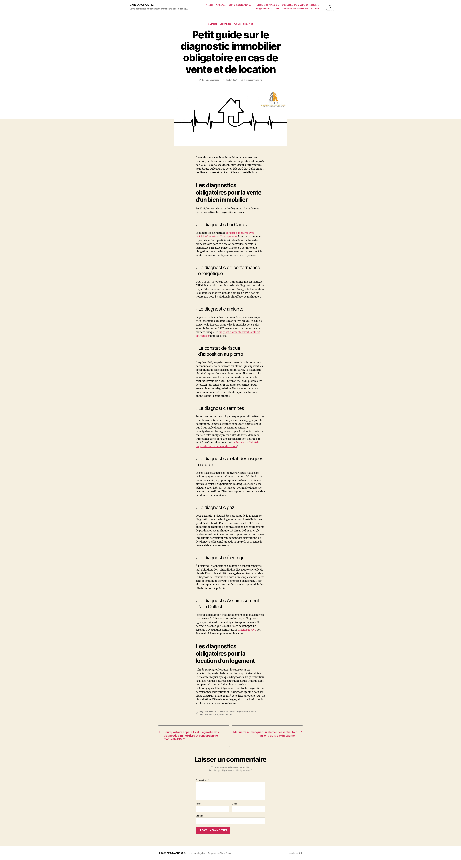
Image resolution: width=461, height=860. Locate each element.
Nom (198, 804)
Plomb (237, 24)
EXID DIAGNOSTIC (142, 4)
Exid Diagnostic (212, 80)
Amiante (212, 24)
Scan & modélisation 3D (240, 5)
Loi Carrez (225, 24)
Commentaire (202, 780)
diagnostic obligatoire (246, 711)
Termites (248, 24)
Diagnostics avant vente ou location (299, 5)
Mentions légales (196, 853)
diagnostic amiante (207, 711)
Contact (315, 8)
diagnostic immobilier (226, 711)
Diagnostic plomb (264, 8)
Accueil (209, 5)
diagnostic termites (223, 714)
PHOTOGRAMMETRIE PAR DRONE (292, 8)
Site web (199, 816)
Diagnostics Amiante (267, 5)
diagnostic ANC (247, 629)
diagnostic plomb (206, 714)
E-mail (235, 804)
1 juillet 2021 (231, 80)
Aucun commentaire (253, 80)
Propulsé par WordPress (219, 853)
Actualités (221, 5)
